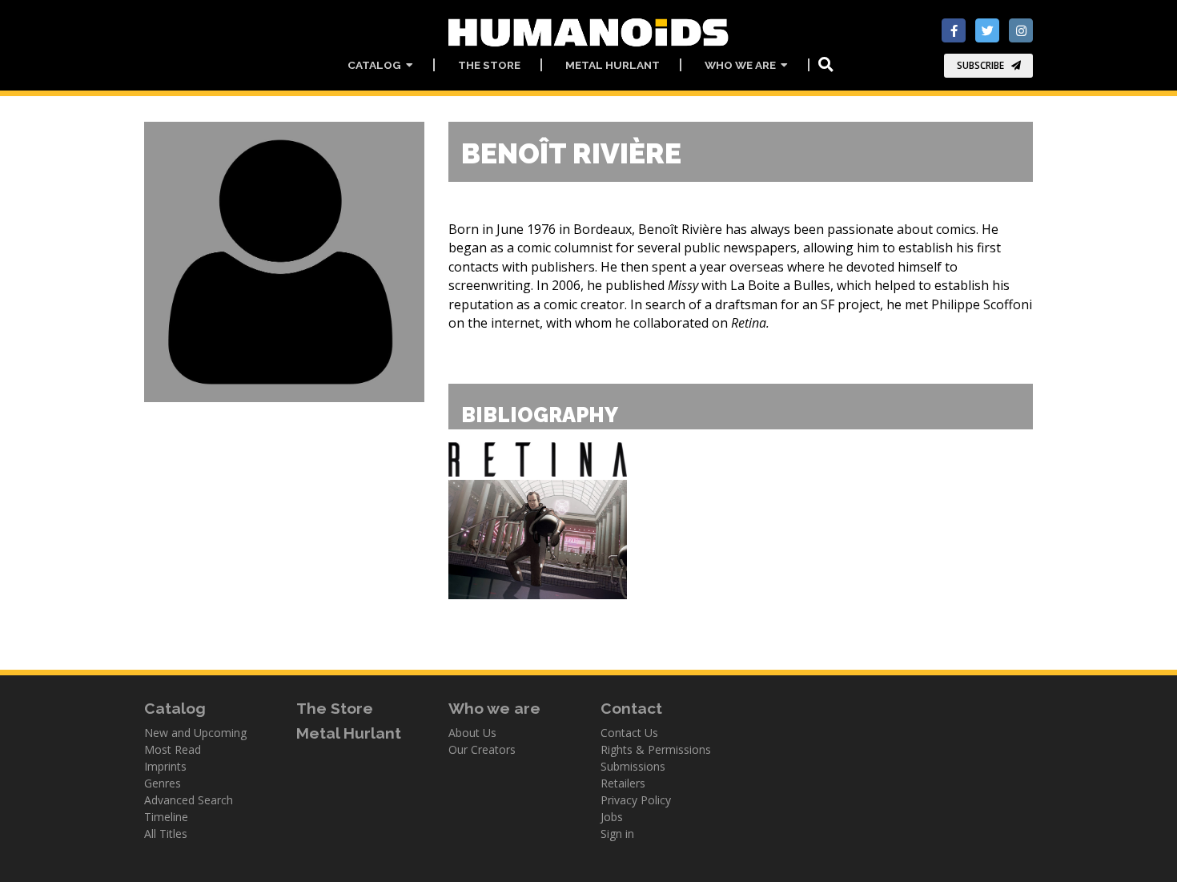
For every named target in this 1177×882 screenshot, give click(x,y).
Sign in (617, 833)
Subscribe (980, 65)
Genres (162, 783)
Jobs (612, 816)
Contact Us (629, 732)
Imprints (165, 766)
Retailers (623, 783)
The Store (489, 64)
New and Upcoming (195, 732)
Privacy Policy (636, 799)
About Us (472, 732)
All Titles (165, 833)
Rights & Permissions (656, 749)
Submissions (633, 766)
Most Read (172, 749)
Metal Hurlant (612, 64)
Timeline (166, 816)
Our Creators (482, 749)
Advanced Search (188, 799)
